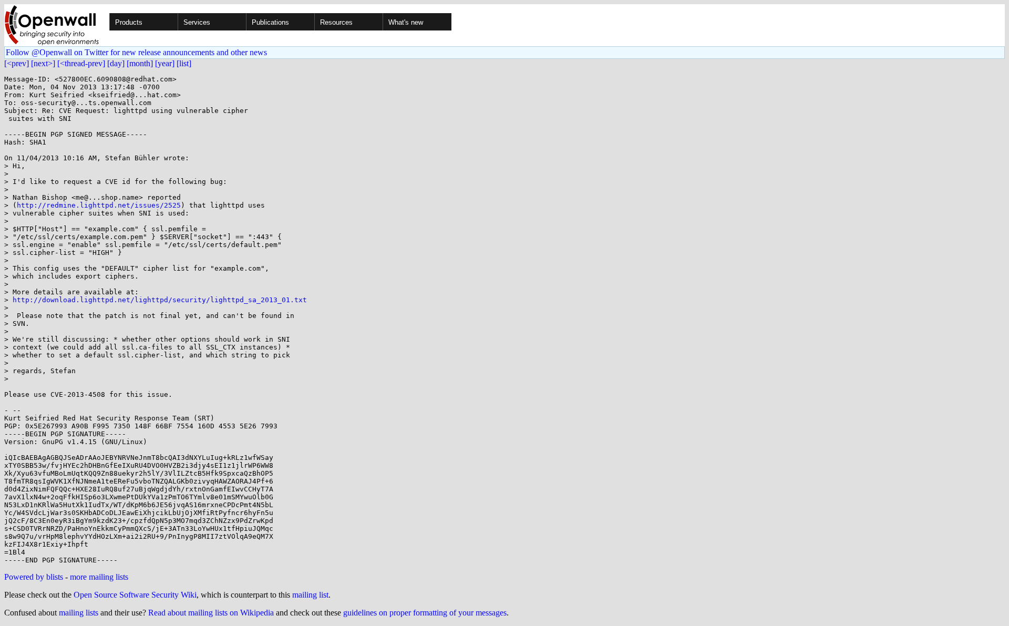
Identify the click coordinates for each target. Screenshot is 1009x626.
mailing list (310, 594)
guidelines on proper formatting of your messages (425, 612)
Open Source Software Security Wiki (135, 594)
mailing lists (78, 612)
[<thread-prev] (81, 63)
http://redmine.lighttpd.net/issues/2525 (99, 205)
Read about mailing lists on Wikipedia (211, 612)
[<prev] (16, 63)
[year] (164, 63)
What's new (405, 22)
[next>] (43, 63)
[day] (116, 63)
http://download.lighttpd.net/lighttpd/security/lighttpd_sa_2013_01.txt (160, 300)
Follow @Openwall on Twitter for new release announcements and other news (136, 52)
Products (128, 22)
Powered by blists (33, 576)
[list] (184, 63)
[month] (140, 63)
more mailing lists (99, 576)
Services (196, 22)
